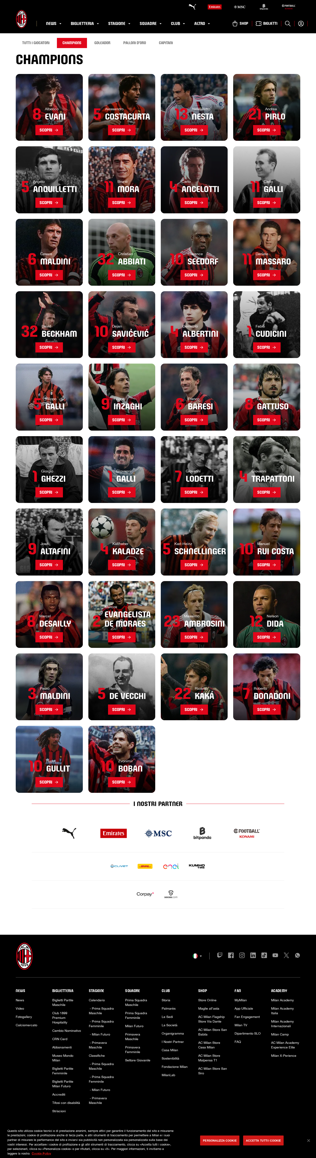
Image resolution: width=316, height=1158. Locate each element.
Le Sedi (167, 1017)
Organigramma (173, 1033)
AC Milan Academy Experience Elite (285, 1045)
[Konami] (288, 7)
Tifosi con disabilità (66, 1103)
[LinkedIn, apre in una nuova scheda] (253, 956)
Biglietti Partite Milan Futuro (62, 1084)
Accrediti (58, 1094)
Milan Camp (280, 1034)
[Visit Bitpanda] (202, 833)
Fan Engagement (247, 1017)
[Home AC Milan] (21, 19)
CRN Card (59, 1039)
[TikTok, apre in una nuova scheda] (264, 956)
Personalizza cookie (219, 1140)
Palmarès (169, 1008)
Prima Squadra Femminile (136, 1015)
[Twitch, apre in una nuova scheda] (220, 956)
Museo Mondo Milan (62, 1058)
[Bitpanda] (264, 7)
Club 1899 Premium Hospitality (59, 1017)
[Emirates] (214, 7)
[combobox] (197, 956)
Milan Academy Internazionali (282, 1024)
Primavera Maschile (132, 1036)
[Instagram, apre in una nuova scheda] (242, 956)
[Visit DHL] (145, 866)
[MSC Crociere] (239, 7)
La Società (169, 1025)
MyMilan (241, 1000)
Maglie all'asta (208, 1008)
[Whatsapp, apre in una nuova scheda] (297, 956)
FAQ (238, 1042)
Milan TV (241, 1025)
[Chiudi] (309, 1141)
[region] (158, 1141)
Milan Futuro (134, 1026)
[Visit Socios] (171, 894)
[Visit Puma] (69, 833)
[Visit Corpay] (145, 894)
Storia (166, 1000)
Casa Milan (170, 1050)
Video (20, 1008)
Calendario (97, 1000)
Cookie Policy (41, 1153)
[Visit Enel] (171, 866)
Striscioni (59, 1111)
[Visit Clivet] (119, 866)
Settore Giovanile (137, 1060)
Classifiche (97, 1055)
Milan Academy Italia (282, 1011)
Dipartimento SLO (248, 1033)
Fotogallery (24, 1017)
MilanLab (168, 1075)
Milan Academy (282, 1000)
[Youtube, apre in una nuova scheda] (275, 956)
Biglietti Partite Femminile (62, 1071)
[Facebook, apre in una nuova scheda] (231, 956)
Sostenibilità (170, 1058)
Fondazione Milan (175, 1067)
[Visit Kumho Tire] (197, 866)
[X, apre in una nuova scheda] (286, 956)
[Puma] (190, 7)
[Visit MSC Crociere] (158, 833)
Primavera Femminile (132, 1049)
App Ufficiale (244, 1008)
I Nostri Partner (173, 1042)
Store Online (207, 1000)
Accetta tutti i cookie (263, 1140)
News (20, 1000)
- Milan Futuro (99, 1034)
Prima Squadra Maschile (136, 1002)
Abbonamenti (62, 1047)
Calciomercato (26, 1025)
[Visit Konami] (246, 833)
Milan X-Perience (283, 1055)
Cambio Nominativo (66, 1030)
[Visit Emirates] (113, 833)
